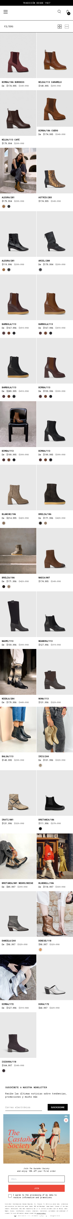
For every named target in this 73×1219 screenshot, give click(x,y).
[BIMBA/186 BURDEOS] (18, 55)
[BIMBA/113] (55, 361)
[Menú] (6, 12)
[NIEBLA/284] (18, 672)
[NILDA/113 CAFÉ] (18, 113)
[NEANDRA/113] (55, 614)
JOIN (36, 1188)
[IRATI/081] (18, 793)
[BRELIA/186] (55, 487)
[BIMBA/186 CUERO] (55, 108)
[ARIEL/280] (55, 234)
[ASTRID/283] (55, 170)
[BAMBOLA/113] (18, 297)
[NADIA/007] (55, 551)
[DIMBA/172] (18, 977)
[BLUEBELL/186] (55, 856)
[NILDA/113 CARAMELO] (55, 55)
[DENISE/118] (55, 914)
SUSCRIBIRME (57, 1107)
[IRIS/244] (55, 729)
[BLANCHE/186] (18, 487)
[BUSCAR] (59, 12)
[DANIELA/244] (18, 914)
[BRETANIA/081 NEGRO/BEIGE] (18, 856)
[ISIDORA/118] (18, 1035)
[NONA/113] (55, 672)
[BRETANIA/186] (55, 793)
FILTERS (8, 26)
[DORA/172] (55, 977)
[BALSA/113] (18, 729)
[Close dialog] (66, 1120)
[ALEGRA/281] (18, 170)
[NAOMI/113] (18, 614)
